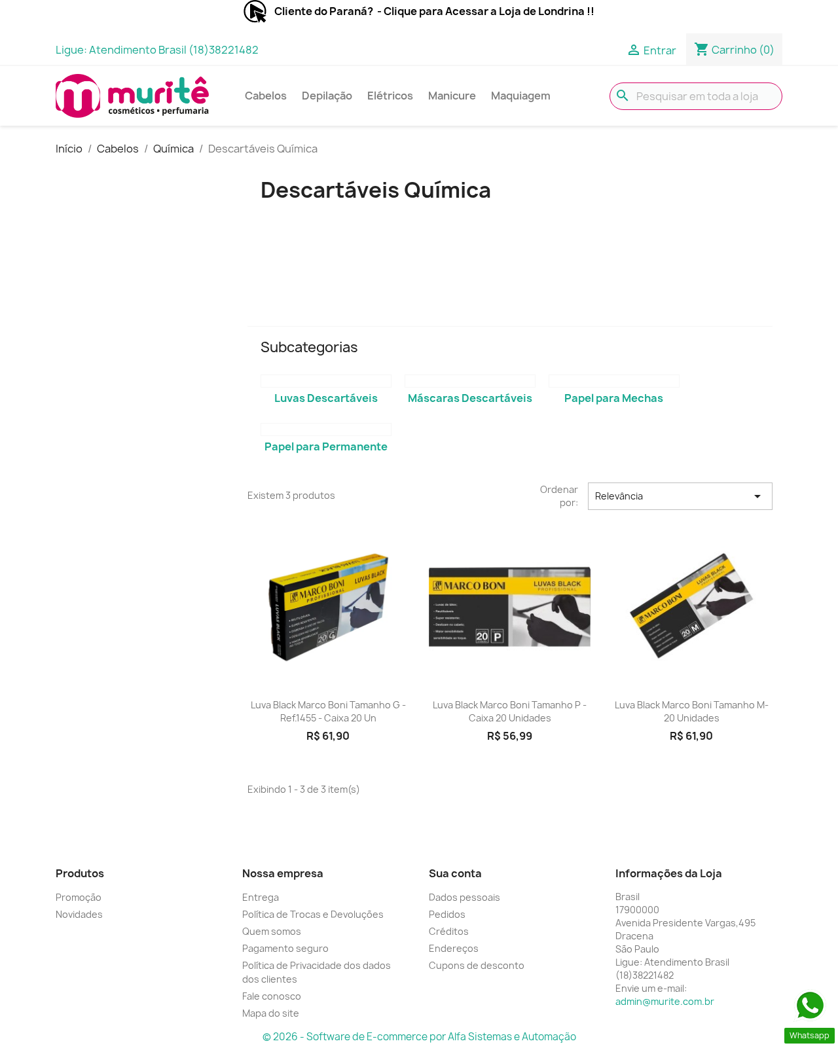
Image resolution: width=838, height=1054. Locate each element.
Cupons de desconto (476, 965)
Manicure (452, 95)
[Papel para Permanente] (326, 429)
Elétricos (390, 95)
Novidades (79, 914)
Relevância (680, 496)
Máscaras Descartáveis (470, 398)
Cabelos (266, 95)
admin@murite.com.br (664, 1001)
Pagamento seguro (285, 948)
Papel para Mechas (613, 398)
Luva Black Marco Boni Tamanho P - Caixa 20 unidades (510, 711)
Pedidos (447, 914)
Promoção (78, 897)
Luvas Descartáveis (326, 398)
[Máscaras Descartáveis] (470, 381)
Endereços (454, 948)
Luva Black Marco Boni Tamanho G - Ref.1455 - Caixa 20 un (328, 711)
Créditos (449, 931)
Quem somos (271, 931)
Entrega (260, 897)
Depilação (327, 95)
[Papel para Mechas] (614, 381)
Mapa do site (270, 1013)
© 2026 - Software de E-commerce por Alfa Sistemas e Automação (419, 1037)
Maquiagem (521, 95)
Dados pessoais (464, 897)
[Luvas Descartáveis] (326, 381)
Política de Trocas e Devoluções (313, 914)
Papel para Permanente (326, 446)
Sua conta (455, 873)
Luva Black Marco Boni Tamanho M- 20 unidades (692, 711)
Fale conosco (271, 996)
